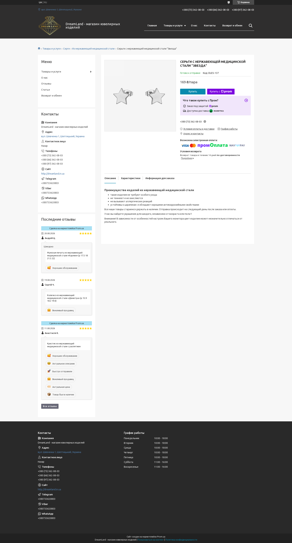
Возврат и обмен (232, 25)
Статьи (45, 89)
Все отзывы (50, 406)
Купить (193, 91)
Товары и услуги (173, 25)
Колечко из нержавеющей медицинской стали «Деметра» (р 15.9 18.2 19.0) (67, 298)
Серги (66, 48)
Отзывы (46, 83)
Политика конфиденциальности (181, 540)
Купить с (215, 91)
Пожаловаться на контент (151, 540)
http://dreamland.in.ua (52, 173)
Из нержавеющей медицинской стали (93, 48)
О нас (194, 25)
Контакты (210, 25)
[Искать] (250, 26)
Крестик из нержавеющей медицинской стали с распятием (64, 345)
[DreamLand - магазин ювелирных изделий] (49, 26)
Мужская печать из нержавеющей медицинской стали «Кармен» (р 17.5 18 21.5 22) (67, 255)
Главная (152, 25)
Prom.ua (161, 537)
